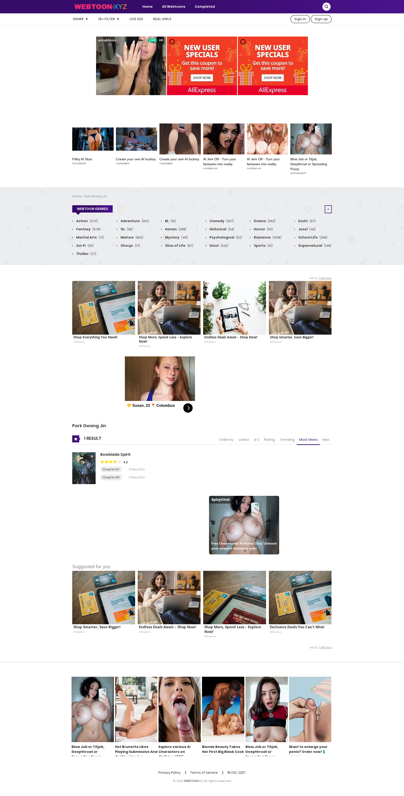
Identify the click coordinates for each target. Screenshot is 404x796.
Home (147, 6)
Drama (264, 221)
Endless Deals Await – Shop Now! (230, 337)
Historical (221, 229)
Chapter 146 (111, 477)
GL (126, 229)
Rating (269, 439)
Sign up (321, 19)
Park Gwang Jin (96, 196)
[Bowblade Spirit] (84, 468)
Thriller (86, 253)
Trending (287, 439)
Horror (263, 229)
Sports (263, 245)
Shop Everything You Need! (95, 337)
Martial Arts (90, 237)
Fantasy (88, 229)
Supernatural (314, 245)
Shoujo (130, 245)
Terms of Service (204, 772)
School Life (312, 237)
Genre (78, 19)
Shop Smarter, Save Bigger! (292, 337)
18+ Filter (106, 19)
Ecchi (307, 221)
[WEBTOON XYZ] (100, 6)
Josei (307, 229)
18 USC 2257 (236, 772)
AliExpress (79, 341)
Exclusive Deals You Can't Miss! (297, 627)
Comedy (221, 221)
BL (170, 221)
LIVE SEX (136, 19)
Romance (267, 237)
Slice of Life (178, 245)
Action (87, 221)
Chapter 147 (111, 469)
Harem (175, 229)
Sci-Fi (85, 245)
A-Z (257, 439)
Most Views (308, 439)
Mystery (176, 237)
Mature (131, 237)
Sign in (300, 19)
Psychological (225, 237)
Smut (218, 245)
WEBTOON (191, 781)
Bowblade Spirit (115, 454)
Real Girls (162, 19)
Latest (244, 439)
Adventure (134, 221)
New (325, 439)
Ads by (321, 278)
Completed (205, 6)
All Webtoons (173, 6)
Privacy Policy (169, 772)
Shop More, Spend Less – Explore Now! (166, 339)
